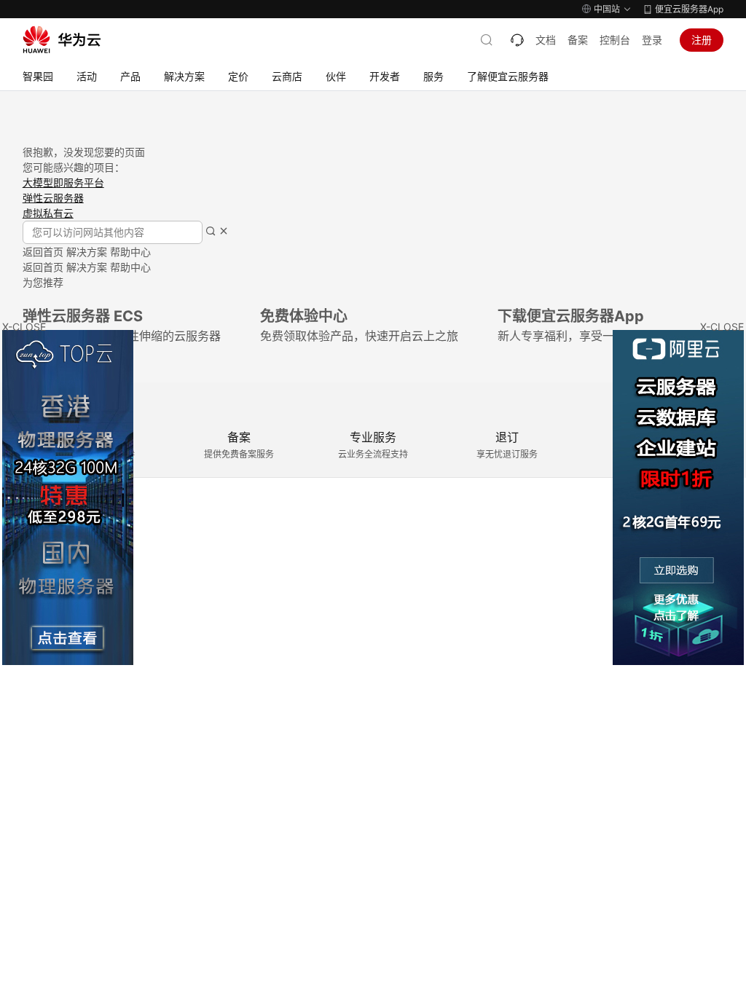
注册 (701, 40)
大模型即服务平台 (63, 182)
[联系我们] (517, 40)
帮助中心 (130, 251)
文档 (545, 40)
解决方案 (86, 251)
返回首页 (43, 251)
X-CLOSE (722, 326)
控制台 (615, 40)
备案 (578, 40)
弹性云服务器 (53, 198)
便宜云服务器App (689, 9)
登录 (652, 40)
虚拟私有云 (48, 213)
